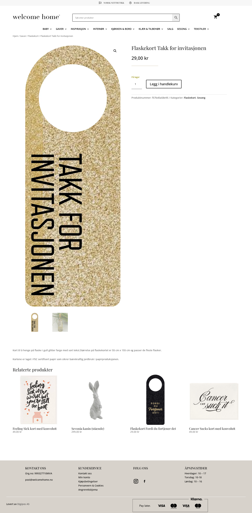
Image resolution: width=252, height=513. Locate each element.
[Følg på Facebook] (144, 481)
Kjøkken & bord (121, 29)
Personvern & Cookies (91, 485)
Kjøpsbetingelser (88, 481)
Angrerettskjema (88, 489)
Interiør (98, 29)
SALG (170, 29)
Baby (46, 29)
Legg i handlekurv (164, 84)
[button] (115, 51)
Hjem (15, 35)
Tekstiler (200, 29)
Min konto (84, 477)
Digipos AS (23, 504)
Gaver (60, 29)
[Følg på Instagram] (135, 481)
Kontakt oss (85, 473)
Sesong (182, 29)
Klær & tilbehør (149, 29)
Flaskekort (33, 35)
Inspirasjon (78, 29)
